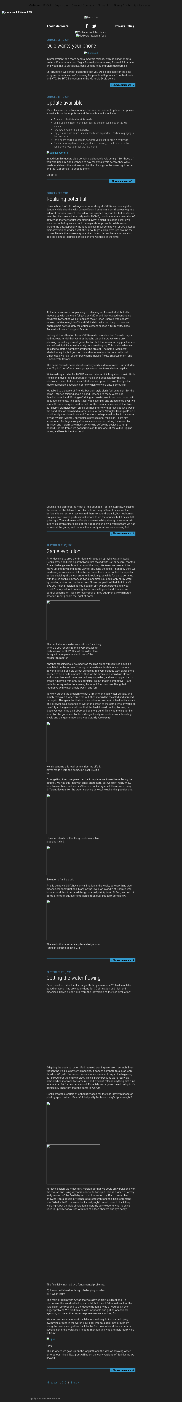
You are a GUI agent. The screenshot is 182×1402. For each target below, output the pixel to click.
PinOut (47, 5)
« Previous (52, 1382)
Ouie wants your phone (71, 45)
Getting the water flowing (74, 977)
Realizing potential (66, 198)
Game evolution (63, 551)
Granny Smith (122, 5)
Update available (64, 102)
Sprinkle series (141, 5)
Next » (76, 1382)
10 (64, 1382)
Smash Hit (104, 5)
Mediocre (34, 5)
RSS (29, 12)
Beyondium (61, 5)
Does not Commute (83, 5)
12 (70, 1382)
